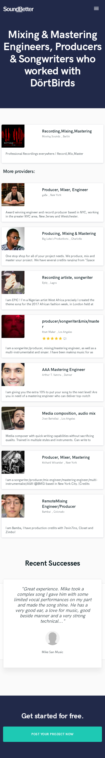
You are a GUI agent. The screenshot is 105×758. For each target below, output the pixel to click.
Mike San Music (52, 652)
